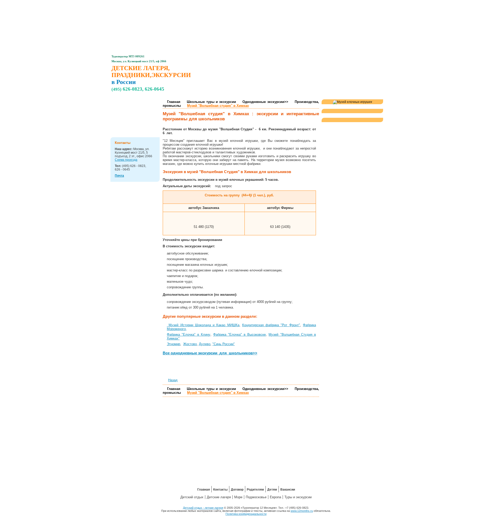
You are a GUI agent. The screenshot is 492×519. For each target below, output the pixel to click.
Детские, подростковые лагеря (141, 106)
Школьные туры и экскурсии (211, 102)
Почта (119, 175)
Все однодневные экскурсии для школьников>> (210, 353)
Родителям (259, 4)
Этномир (173, 344)
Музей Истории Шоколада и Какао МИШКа (204, 325)
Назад (173, 380)
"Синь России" (223, 344)
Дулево (204, 344)
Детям (287, 4)
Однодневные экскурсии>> (265, 102)
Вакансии (314, 4)
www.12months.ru (302, 510)
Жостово (190, 344)
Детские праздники (137, 121)
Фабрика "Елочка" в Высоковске (239, 334)
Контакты (205, 4)
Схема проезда (126, 160)
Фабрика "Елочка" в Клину (188, 334)
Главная (178, 4)
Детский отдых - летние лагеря (203, 507)
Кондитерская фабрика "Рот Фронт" (271, 325)
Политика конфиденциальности (245, 513)
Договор (232, 4)
